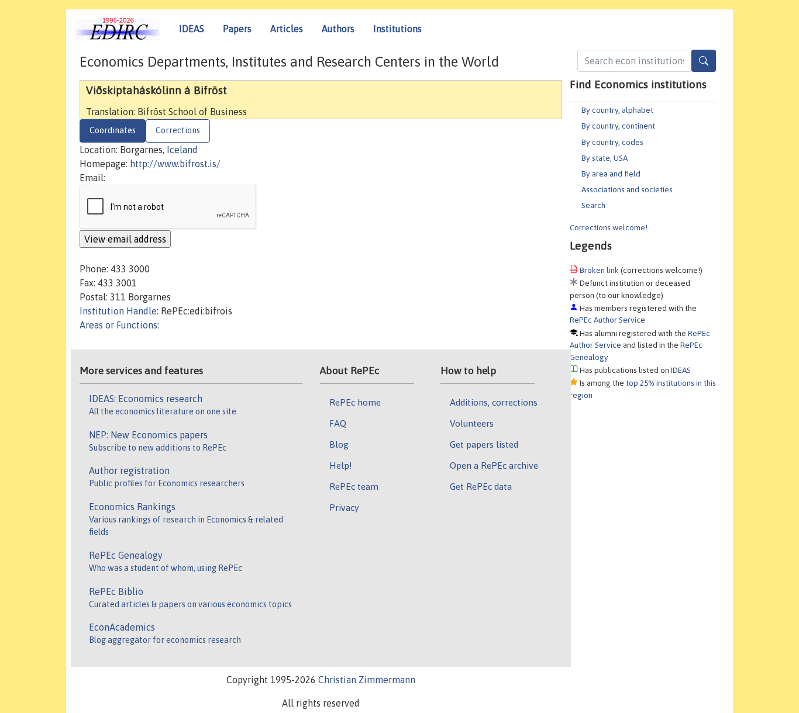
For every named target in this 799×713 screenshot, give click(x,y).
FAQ (337, 423)
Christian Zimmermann (366, 679)
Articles (286, 28)
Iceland (182, 149)
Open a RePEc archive (494, 465)
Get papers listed (484, 444)
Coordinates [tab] (112, 130)
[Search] (703, 61)
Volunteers (472, 423)
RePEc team (353, 486)
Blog (339, 444)
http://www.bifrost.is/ (175, 163)
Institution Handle (118, 311)
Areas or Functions (118, 325)
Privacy (344, 507)
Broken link (599, 270)
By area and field (610, 173)
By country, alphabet (617, 110)
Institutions (397, 28)
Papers (237, 28)
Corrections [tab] (178, 130)
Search (593, 205)
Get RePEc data (481, 486)
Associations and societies (627, 189)
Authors (338, 28)
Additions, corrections (494, 402)
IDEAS (191, 28)
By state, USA (604, 157)
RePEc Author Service (607, 319)
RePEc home (355, 402)
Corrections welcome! (609, 227)
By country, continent (618, 125)
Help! (340, 465)
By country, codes (612, 142)
